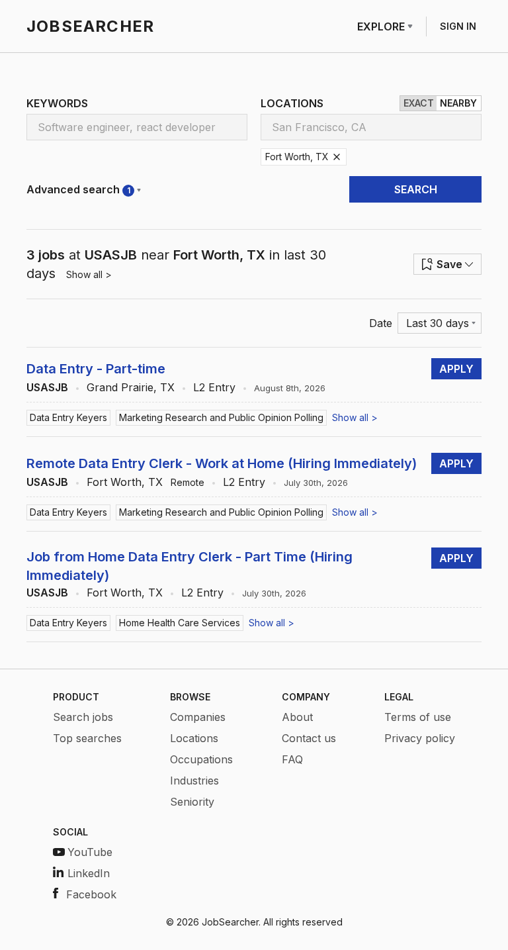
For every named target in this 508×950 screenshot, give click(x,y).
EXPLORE (381, 26)
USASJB (47, 387)
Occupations (201, 759)
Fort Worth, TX (125, 482)
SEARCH (415, 189)
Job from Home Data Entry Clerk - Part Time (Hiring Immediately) (189, 566)
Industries (194, 780)
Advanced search (78, 189)
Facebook (91, 894)
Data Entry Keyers (68, 417)
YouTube (89, 852)
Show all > (89, 274)
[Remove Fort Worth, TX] (336, 157)
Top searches (87, 738)
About (297, 717)
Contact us (309, 738)
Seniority (192, 801)
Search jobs (83, 717)
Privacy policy (419, 738)
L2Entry (214, 387)
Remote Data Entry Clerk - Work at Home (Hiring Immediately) (221, 463)
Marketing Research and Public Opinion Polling (221, 417)
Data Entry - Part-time (95, 369)
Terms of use (417, 717)
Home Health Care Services (179, 622)
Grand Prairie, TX (131, 387)
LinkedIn (88, 873)
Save (449, 264)
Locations (194, 738)
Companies (198, 717)
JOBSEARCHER (90, 26)
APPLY (456, 368)
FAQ (292, 759)
